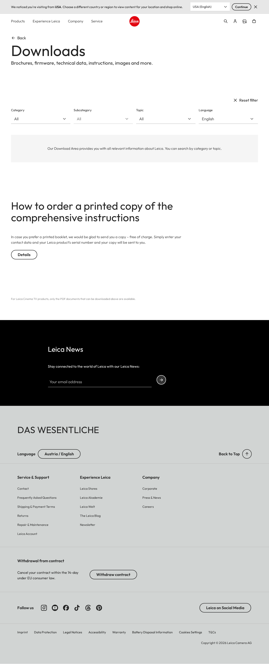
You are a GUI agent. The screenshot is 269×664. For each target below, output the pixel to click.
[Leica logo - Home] (134, 21)
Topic (140, 110)
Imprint (22, 632)
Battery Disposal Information (152, 632)
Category (17, 110)
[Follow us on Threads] (88, 608)
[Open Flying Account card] (235, 21)
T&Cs (212, 632)
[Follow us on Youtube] (55, 608)
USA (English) (202, 7)
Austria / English (59, 453)
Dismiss (255, 7)
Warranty (119, 632)
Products (18, 21)
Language (206, 110)
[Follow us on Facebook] (66, 608)
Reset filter (248, 100)
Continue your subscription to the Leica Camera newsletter (161, 380)
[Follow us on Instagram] (44, 608)
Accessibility (97, 632)
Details (24, 254)
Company (75, 21)
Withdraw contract (113, 574)
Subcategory (83, 110)
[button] (247, 454)
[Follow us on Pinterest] (99, 608)
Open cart (254, 21)
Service (97, 21)
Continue (241, 7)
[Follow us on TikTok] (77, 608)
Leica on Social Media (225, 607)
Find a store (245, 21)
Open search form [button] (226, 21)
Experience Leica (46, 21)
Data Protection (45, 632)
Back (21, 37)
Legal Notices (72, 632)
